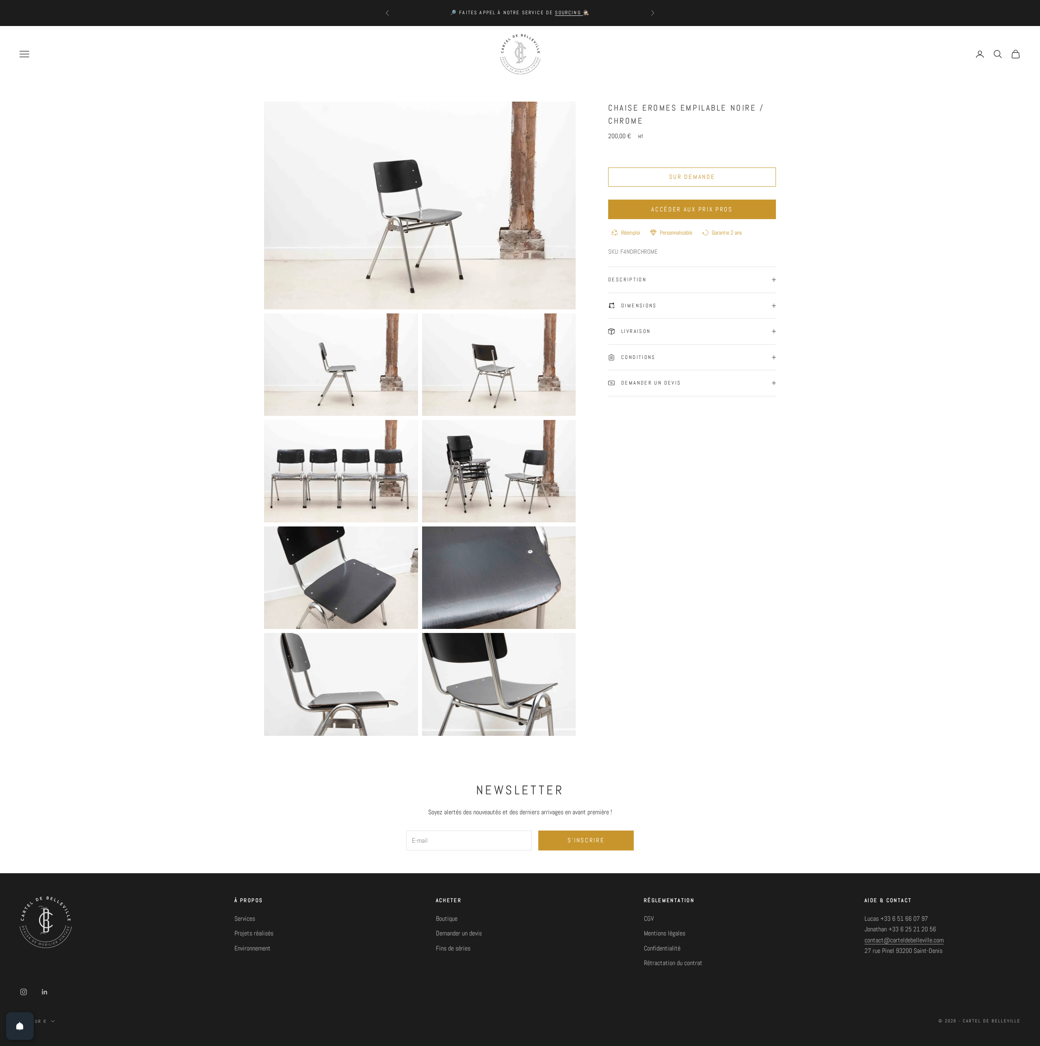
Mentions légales (664, 933)
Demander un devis (459, 933)
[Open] (20, 1026)
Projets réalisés (253, 933)
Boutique (446, 918)
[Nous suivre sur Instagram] (24, 992)
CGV (649, 918)
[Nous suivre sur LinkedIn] (45, 992)
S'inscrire (586, 840)
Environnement (252, 948)
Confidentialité (662, 948)
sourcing (569, 12)
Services (244, 918)
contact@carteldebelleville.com (904, 940)
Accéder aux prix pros (692, 209)
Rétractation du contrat (673, 963)
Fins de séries (453, 948)
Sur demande (692, 176)
